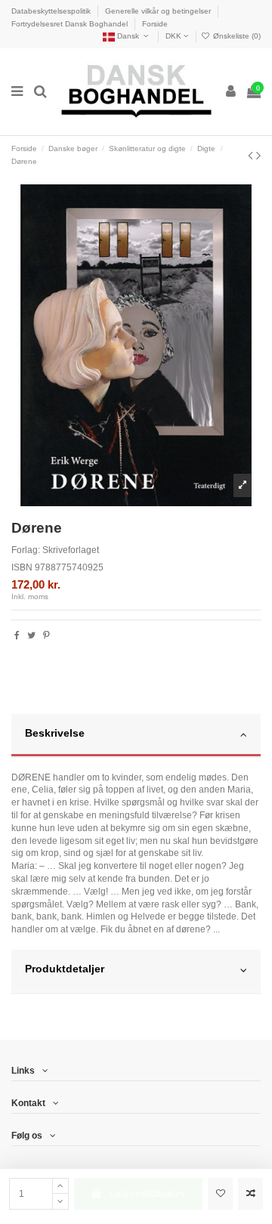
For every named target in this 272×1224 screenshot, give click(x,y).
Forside (155, 24)
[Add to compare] (250, 1194)
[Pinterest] (46, 635)
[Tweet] (31, 635)
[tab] (136, 736)
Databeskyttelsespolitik (52, 11)
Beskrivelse (55, 733)
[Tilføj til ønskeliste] (220, 1194)
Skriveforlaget (70, 550)
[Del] (17, 635)
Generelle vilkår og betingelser (159, 11)
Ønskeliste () (236, 36)
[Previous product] (252, 155)
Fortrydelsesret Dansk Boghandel (70, 24)
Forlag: (25, 550)
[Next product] (258, 155)
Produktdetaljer (64, 969)
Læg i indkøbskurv (147, 1193)
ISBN (21, 567)
